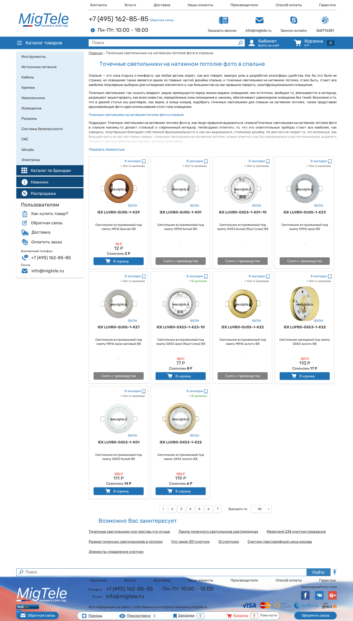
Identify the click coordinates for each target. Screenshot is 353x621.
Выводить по (237, 509)
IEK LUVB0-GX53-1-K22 (181, 442)
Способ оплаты (289, 5)
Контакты (98, 5)
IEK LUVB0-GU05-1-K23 (304, 212)
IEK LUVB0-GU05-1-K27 (119, 327)
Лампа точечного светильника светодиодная (218, 532)
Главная (96, 53)
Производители (244, 5)
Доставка (162, 5)
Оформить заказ (315, 615)
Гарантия (327, 5)
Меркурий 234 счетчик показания (296, 532)
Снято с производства (180, 261)
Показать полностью (107, 149)
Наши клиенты (200, 5)
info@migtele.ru (48, 270)
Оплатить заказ (46, 242)
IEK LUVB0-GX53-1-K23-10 (181, 327)
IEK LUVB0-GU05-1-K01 (181, 212)
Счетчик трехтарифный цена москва (280, 542)
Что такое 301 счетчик (190, 542)
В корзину (120, 261)
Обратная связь (162, 20)
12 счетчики (228, 542)
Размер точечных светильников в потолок (126, 542)
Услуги (130, 5)
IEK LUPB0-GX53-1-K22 (305, 327)
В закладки (133, 161)
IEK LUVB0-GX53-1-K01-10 (242, 212)
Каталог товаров (44, 43)
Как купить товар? (49, 214)
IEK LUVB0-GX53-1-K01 (119, 442)
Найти (318, 572)
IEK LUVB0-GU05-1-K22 (242, 327)
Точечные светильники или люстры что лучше (129, 532)
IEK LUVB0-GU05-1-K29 (118, 212)
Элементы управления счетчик (116, 552)
